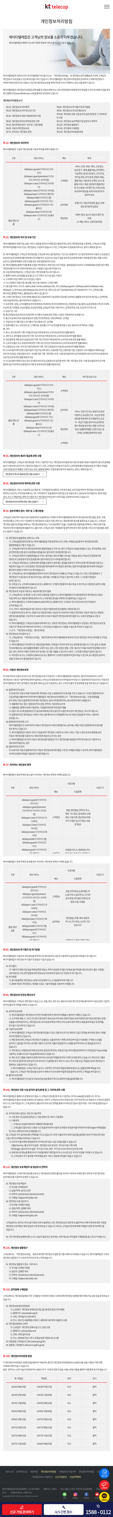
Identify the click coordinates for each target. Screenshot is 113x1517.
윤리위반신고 (22, 1471)
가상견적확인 (75, 1477)
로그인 (14, 11)
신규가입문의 (61, 1477)
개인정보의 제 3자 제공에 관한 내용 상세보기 (22, 474)
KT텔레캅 (56, 6)
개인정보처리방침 (48, 1471)
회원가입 (42, 11)
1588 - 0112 (98, 1512)
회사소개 (9, 1471)
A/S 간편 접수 (63, 1511)
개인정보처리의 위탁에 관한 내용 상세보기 (21, 501)
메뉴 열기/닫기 (107, 6)
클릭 (94, 1386)
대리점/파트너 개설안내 (42, 1477)
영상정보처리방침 (86, 1471)
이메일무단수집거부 (67, 1471)
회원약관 (34, 1471)
